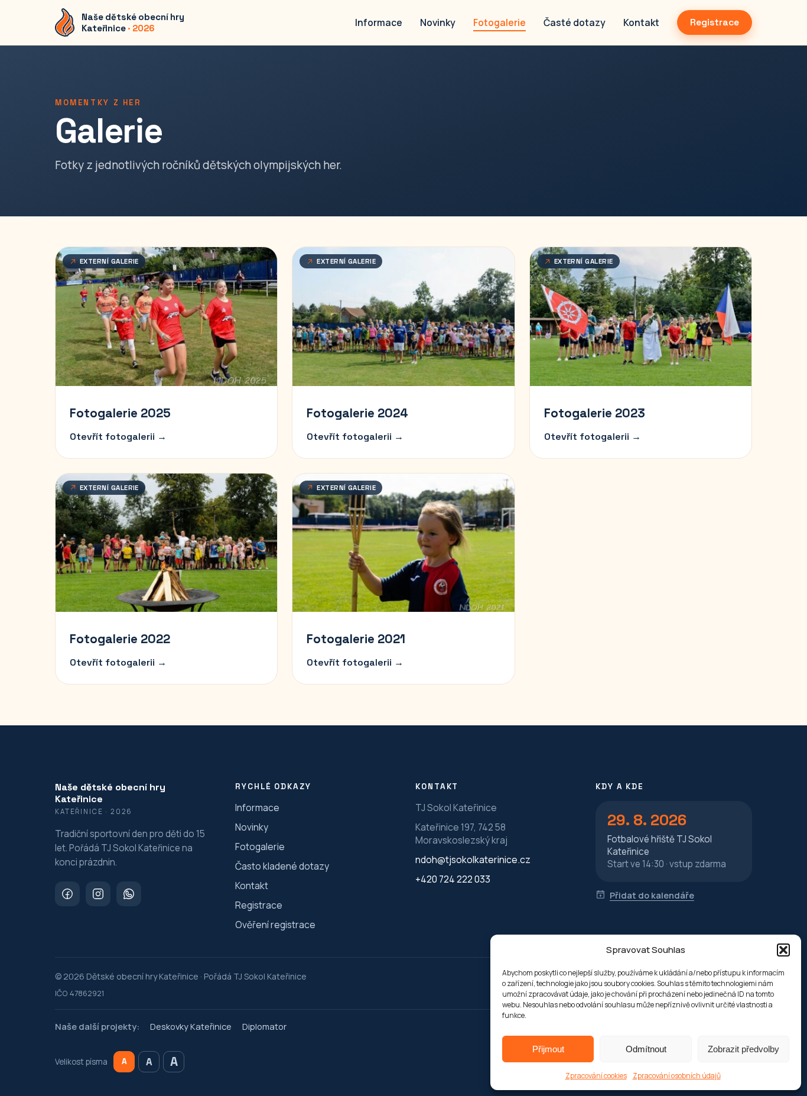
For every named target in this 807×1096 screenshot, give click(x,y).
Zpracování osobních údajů (677, 1076)
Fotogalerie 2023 (594, 413)
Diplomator (264, 1026)
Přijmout (548, 1049)
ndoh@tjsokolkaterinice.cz (473, 859)
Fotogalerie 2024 (357, 413)
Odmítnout (646, 1049)
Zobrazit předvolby (743, 1049)
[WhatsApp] (128, 893)
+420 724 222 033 (452, 879)
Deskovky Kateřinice (191, 1026)
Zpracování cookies (596, 1076)
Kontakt (641, 22)
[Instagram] (98, 893)
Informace (378, 22)
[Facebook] (67, 893)
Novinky (437, 22)
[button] (783, 950)
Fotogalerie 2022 (120, 639)
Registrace (714, 22)
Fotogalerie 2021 (356, 639)
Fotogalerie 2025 (120, 413)
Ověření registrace (275, 924)
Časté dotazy (575, 22)
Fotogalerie (499, 22)
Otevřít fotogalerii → (118, 436)
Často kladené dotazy (282, 866)
